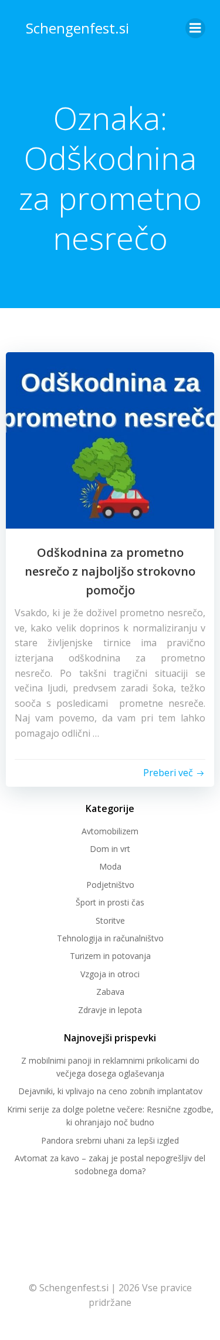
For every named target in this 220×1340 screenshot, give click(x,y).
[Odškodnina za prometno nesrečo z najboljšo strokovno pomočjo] (110, 439)
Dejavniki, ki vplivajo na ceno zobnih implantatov (110, 1091)
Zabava (110, 991)
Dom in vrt (110, 848)
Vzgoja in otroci (110, 974)
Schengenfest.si (77, 28)
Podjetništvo (110, 884)
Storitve (110, 920)
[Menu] (195, 28)
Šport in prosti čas (110, 902)
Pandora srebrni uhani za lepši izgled (110, 1140)
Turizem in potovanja (110, 955)
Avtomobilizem (110, 831)
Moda (110, 866)
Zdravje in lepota (110, 1009)
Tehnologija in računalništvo (110, 938)
